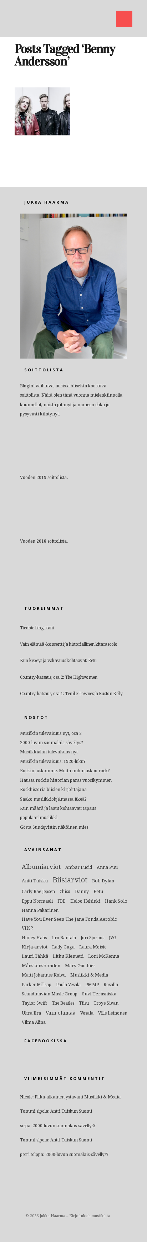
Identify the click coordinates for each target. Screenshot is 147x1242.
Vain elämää (61, 1013)
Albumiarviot (41, 866)
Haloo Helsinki (85, 901)
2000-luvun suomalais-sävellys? (51, 742)
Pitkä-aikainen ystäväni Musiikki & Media (78, 1097)
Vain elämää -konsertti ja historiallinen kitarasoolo (68, 644)
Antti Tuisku (35, 880)
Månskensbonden (41, 965)
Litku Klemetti (68, 956)
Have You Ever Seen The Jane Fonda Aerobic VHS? (69, 923)
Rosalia (110, 984)
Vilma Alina (34, 1022)
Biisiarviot (69, 880)
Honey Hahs (34, 937)
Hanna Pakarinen (40, 910)
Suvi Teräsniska (99, 993)
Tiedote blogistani (37, 627)
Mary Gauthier (80, 965)
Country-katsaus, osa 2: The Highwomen (58, 677)
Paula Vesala (68, 984)
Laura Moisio (93, 947)
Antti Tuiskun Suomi (71, 1111)
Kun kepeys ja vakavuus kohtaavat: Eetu (58, 660)
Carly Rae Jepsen (38, 891)
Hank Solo (116, 901)
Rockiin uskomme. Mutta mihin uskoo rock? (65, 770)
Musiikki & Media (89, 975)
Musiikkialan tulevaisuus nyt (49, 751)
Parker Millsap (36, 984)
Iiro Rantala (63, 937)
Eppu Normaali (37, 901)
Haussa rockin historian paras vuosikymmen (66, 780)
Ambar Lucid (78, 867)
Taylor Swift (34, 1003)
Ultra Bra (31, 1013)
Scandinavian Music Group (49, 993)
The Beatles (63, 1003)
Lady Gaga (63, 947)
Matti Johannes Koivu (44, 975)
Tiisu (84, 1003)
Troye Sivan (105, 1003)
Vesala (86, 1013)
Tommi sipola (34, 1111)
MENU (124, 19)
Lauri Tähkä (35, 956)
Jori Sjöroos (92, 937)
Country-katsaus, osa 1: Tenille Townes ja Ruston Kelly (71, 693)
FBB (61, 901)
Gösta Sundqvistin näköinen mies (54, 827)
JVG (112, 937)
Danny (82, 891)
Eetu (98, 891)
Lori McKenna (103, 956)
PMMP (92, 984)
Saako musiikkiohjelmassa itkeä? (53, 799)
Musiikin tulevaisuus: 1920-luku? (53, 761)
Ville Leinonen (112, 1013)
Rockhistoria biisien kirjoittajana (53, 789)
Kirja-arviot (34, 947)
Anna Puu (107, 867)
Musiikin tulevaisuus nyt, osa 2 (51, 733)
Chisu (65, 891)
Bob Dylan (103, 880)
